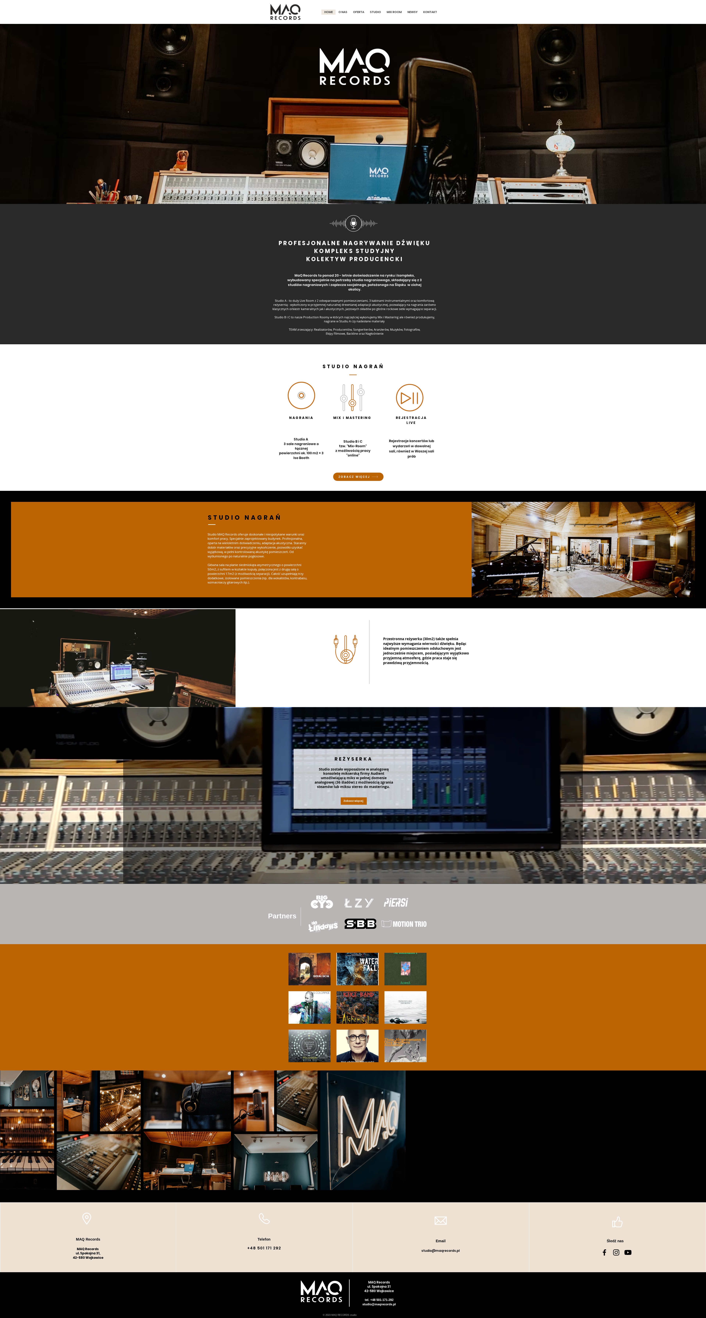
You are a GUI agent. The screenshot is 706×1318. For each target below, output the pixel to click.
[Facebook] (604, 1252)
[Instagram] (616, 1252)
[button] (309, 969)
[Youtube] (628, 1252)
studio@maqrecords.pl (440, 1250)
